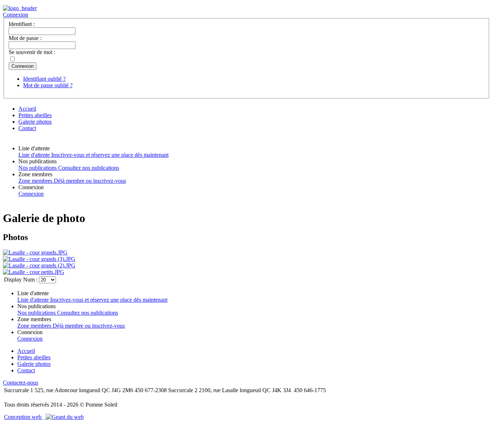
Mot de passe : (25, 38)
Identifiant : (22, 24)
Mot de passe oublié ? (48, 85)
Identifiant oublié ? (44, 79)
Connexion (15, 15)
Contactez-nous (20, 383)
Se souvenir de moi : (32, 52)
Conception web (23, 417)
